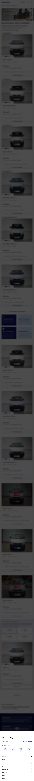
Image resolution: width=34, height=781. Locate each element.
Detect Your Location (27, 741)
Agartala (4, 762)
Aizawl (3, 775)
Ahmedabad (5, 769)
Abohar (3, 759)
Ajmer (3, 778)
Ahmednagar (5, 772)
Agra (3, 766)
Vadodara (4, 756)
